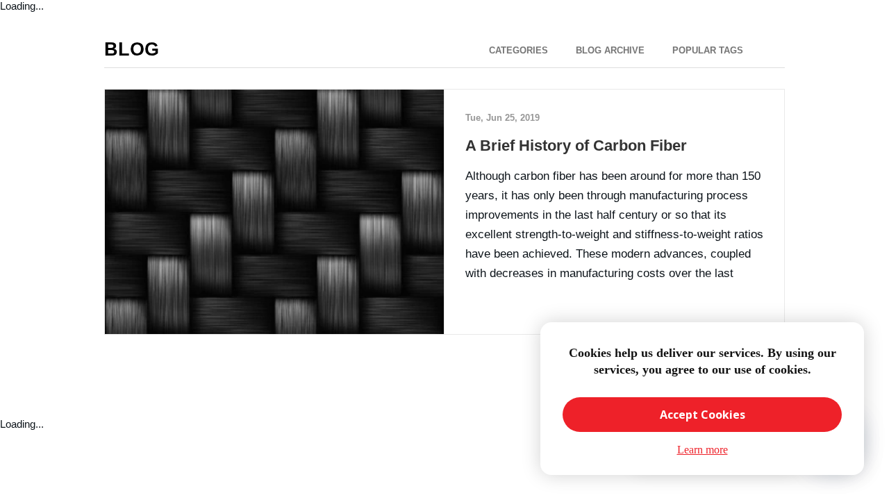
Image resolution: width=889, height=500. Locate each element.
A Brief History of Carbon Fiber (576, 145)
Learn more (702, 450)
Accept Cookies (702, 414)
